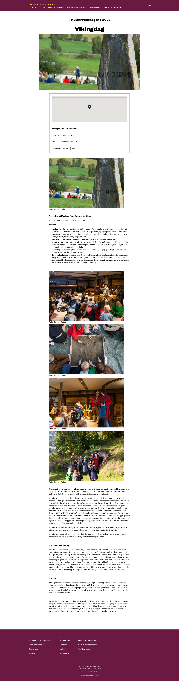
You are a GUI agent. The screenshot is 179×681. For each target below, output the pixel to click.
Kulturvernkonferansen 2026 (113, 7)
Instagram (64, 653)
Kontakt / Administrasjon (40, 640)
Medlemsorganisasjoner (56, 7)
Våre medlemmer (36, 645)
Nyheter (42, 7)
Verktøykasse (84, 649)
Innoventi (89, 675)
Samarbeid (33, 649)
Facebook (64, 645)
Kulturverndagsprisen (87, 645)
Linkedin (63, 649)
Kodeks (96, 675)
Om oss (34, 7)
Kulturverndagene (95, 7)
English (32, 653)
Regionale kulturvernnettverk (76, 7)
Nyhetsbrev (65, 640)
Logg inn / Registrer (87, 640)
